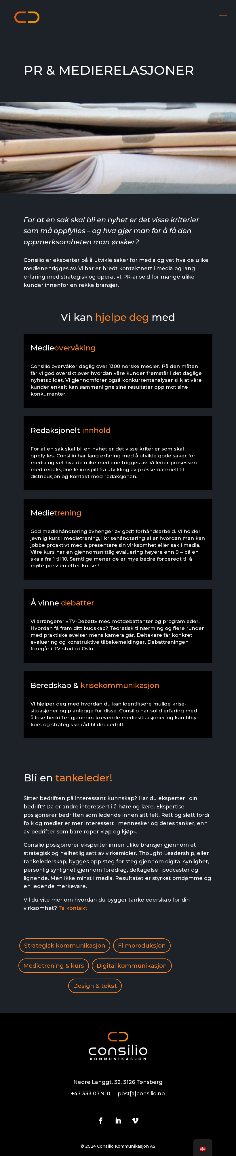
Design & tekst (95, 985)
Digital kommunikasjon (132, 965)
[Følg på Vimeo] (135, 1120)
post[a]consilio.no (141, 1093)
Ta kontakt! (73, 908)
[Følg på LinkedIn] (118, 1120)
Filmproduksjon (142, 945)
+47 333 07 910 (90, 1093)
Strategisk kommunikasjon (64, 945)
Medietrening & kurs (53, 965)
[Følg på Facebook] (100, 1120)
